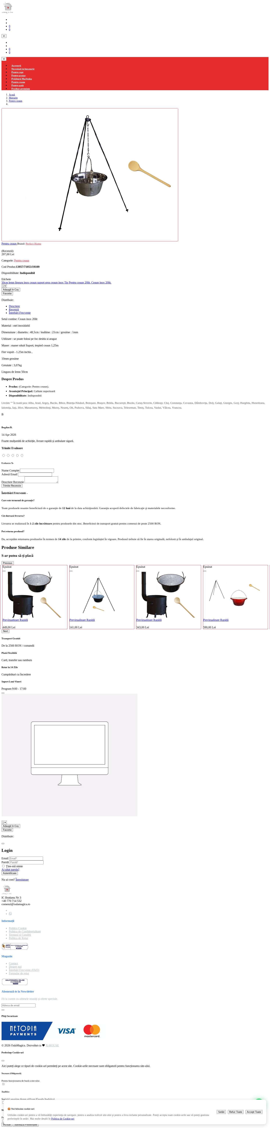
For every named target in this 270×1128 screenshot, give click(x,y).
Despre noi (15, 966)
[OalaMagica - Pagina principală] (7, 13)
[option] (84, 597)
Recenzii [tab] (14, 309)
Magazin (13, 97)
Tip (66, 282)
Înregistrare (22, 879)
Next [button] (5, 631)
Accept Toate (254, 1112)
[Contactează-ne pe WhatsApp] (10, 913)
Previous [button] (7, 563)
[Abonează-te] (2, 1009)
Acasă (12, 94)
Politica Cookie (18, 928)
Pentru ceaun (15, 100)
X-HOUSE (52, 1045)
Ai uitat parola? (10, 869)
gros (48, 282)
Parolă (5, 862)
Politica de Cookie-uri (62, 1118)
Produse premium (20, 88)
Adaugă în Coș (11, 289)
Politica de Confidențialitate (25, 931)
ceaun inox (57, 282)
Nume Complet (10, 470)
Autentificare (9, 873)
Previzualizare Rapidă (64, 619)
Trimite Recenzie (12, 485)
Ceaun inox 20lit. (101, 282)
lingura (19, 282)
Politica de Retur (18, 938)
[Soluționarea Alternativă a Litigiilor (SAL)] (14, 949)
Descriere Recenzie (12, 482)
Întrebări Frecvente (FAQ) (24, 970)
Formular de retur (19, 973)
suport (41, 282)
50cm (5, 282)
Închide (7, 1124)
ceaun (33, 282)
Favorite (7, 293)
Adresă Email (9, 474)
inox (27, 282)
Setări (221, 1112)
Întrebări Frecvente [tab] (20, 312)
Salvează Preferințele (25, 1124)
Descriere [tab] (14, 306)
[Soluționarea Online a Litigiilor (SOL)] (14, 984)
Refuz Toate (235, 1112)
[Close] (2, 693)
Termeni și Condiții (20, 934)
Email (4, 858)
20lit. (88, 282)
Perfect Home (33, 243)
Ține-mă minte (14, 866)
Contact (13, 963)
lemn (12, 282)
